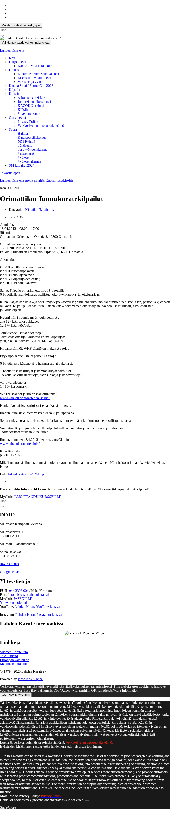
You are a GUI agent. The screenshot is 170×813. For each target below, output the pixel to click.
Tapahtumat (47, 209)
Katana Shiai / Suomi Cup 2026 (31, 86)
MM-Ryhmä (26, 141)
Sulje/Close (8, 807)
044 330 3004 (9, 564)
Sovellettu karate (29, 113)
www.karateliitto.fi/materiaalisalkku (25, 398)
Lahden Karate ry (12, 50)
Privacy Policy (28, 121)
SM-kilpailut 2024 (21, 165)
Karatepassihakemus (32, 137)
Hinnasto (15, 70)
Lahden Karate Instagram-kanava (38, 614)
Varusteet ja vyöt (29, 82)
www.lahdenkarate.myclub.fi (20, 443)
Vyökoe (23, 157)
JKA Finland (9, 656)
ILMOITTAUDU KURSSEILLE (37, 497)
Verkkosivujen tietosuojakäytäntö (41, 125)
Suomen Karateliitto (14, 652)
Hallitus (23, 133)
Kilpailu (14, 90)
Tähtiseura (25, 145)
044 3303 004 (19, 590)
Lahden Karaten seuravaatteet (38, 74)
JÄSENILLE (23, 598)
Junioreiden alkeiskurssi (34, 102)
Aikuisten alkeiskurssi (33, 98)
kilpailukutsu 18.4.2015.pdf (27, 474)
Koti (12, 58)
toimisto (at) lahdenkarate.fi (30, 594)
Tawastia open (10, 173)
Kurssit (14, 94)
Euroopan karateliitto (14, 660)
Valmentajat (26, 153)
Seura (13, 129)
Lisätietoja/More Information (118, 690)
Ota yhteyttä (17, 117)
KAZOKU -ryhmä (31, 105)
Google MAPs (10, 572)
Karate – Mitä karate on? (35, 66)
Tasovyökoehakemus (32, 149)
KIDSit (23, 109)
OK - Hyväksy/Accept (16, 694)
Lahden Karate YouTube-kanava (37, 606)
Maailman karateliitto (14, 664)
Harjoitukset (17, 62)
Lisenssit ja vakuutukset (34, 78)
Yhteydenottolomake (14, 602)
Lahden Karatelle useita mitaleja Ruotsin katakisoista (36, 180)
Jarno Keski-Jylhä (30, 679)
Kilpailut (31, 209)
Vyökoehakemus (29, 161)
